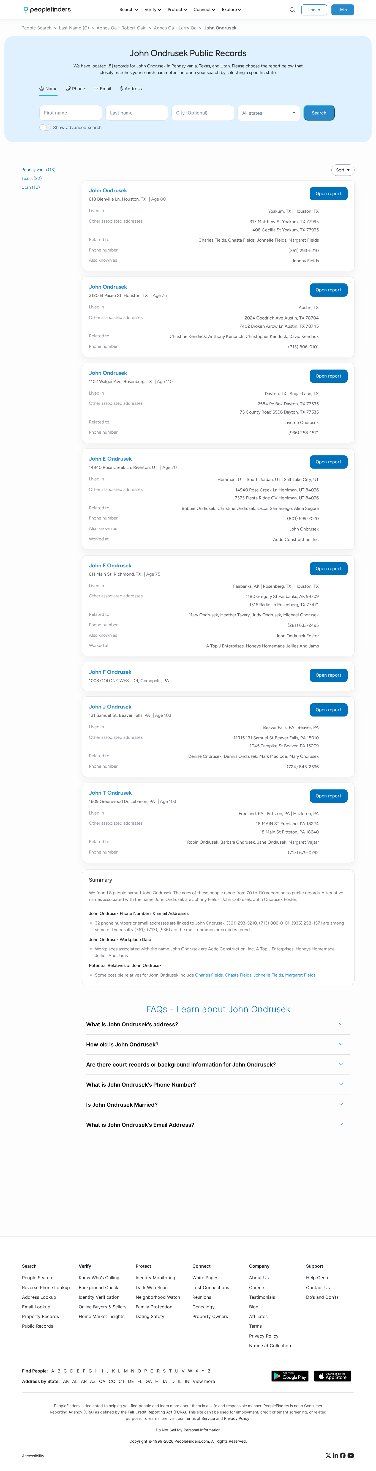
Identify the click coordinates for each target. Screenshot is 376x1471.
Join (343, 9)
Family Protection (154, 1306)
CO (112, 1381)
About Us (259, 1277)
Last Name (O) (74, 28)
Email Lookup (36, 1306)
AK (66, 1381)
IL (180, 1381)
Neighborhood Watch (158, 1297)
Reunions (201, 1297)
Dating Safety (150, 1316)
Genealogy (203, 1306)
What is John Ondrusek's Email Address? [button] (140, 1125)
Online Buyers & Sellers (102, 1306)
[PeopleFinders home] (47, 10)
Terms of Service (200, 1418)
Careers (257, 1287)
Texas (31, 178)
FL (139, 1381)
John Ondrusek (108, 190)
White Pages (205, 1277)
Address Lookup (39, 1297)
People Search (36, 28)
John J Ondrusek (110, 706)
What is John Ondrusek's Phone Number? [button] (141, 1084)
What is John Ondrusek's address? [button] (132, 1024)
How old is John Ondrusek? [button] (122, 1044)
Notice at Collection (270, 1345)
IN (187, 1381)
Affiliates (258, 1316)
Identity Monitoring (155, 1277)
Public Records (37, 1326)
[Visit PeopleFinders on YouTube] (350, 1456)
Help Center (318, 1277)
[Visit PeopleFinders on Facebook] (343, 1456)
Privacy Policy (264, 1336)
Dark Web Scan (152, 1287)
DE (131, 1381)
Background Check (98, 1287)
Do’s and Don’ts (322, 1297)
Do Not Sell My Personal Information (188, 1430)
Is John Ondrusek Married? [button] (122, 1104)
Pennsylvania (38, 169)
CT (122, 1381)
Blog (253, 1306)
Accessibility (33, 1455)
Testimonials (262, 1297)
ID (172, 1381)
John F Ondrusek (110, 565)
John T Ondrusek (110, 792)
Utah (30, 187)
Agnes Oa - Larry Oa (175, 28)
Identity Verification (99, 1297)
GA (149, 1381)
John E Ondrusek (110, 458)
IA (165, 1381)
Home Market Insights (101, 1316)
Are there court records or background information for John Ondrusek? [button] (181, 1064)
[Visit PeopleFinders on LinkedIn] (336, 1456)
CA (102, 1381)
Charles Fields (209, 975)
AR (84, 1381)
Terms (255, 1326)
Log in (314, 9)
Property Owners (210, 1316)
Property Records (40, 1316)
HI (157, 1381)
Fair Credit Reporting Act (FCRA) (157, 1412)
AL (75, 1381)
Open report (328, 193)
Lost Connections (210, 1287)
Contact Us (318, 1287)
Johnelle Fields (268, 975)
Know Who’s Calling (99, 1277)
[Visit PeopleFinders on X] (329, 1456)
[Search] (292, 10)
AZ (93, 1381)
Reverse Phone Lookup (46, 1287)
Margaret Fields (300, 975)
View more (204, 1381)
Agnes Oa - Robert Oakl (121, 28)
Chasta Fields (238, 975)
